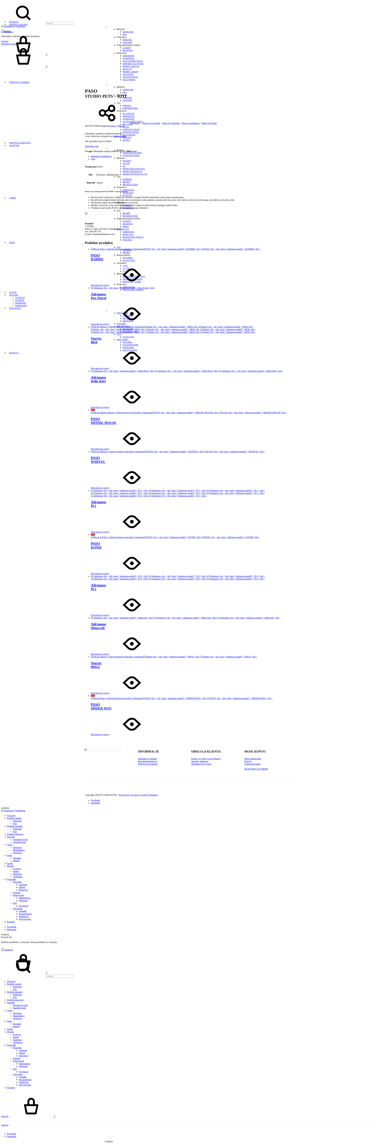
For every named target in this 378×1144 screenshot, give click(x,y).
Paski (12, 242)
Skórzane (128, 32)
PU (124, 166)
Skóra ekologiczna (134, 169)
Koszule (14, 353)
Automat (128, 258)
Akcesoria (122, 340)
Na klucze (128, 337)
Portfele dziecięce (20, 143)
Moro (126, 227)
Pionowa (127, 40)
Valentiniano (130, 77)
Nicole (126, 140)
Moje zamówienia (252, 758)
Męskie (126, 182)
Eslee (126, 127)
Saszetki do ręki (132, 153)
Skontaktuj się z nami (201, 764)
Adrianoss (128, 56)
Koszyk (248, 761)
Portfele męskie (18, 24)
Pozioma (127, 42)
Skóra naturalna (132, 171)
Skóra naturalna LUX (135, 174)
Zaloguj (4, 1125)
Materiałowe (19, 850)
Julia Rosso (129, 135)
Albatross (128, 58)
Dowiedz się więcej (100, 285)
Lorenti (127, 137)
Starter (19, 300)
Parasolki (17, 882)
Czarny (127, 48)
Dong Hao (128, 193)
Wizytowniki (25, 919)
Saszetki (14, 145)
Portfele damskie (19, 82)
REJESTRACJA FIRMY (256, 769)
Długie (22, 887)
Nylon (126, 163)
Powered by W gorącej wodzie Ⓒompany (138, 795)
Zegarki (16, 892)
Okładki (127, 342)
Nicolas (127, 69)
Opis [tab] (93, 159)
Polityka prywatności (148, 764)
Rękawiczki (18, 895)
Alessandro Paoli (133, 61)
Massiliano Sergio (133, 237)
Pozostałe (15, 308)
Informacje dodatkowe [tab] (101, 156)
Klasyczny (129, 260)
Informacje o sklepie (147, 758)
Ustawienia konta (252, 764)
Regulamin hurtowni (147, 761)
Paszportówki (130, 345)
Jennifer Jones (131, 132)
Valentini (128, 74)
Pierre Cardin (130, 72)
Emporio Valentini (133, 64)
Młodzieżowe (130, 185)
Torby (12, 198)
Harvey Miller (131, 66)
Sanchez (127, 240)
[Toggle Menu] (2, 29)
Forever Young (131, 129)
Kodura (127, 161)
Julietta (127, 195)
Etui (119, 334)
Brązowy (128, 50)
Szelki (13, 292)
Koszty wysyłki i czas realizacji (205, 758)
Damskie (127, 179)
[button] (92, 146)
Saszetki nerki (131, 155)
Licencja (20, 298)
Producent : (123, 229)
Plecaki (13, 295)
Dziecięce (17, 853)
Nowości (14, 22)
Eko (125, 34)
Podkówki (23, 916)
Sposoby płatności (199, 761)
